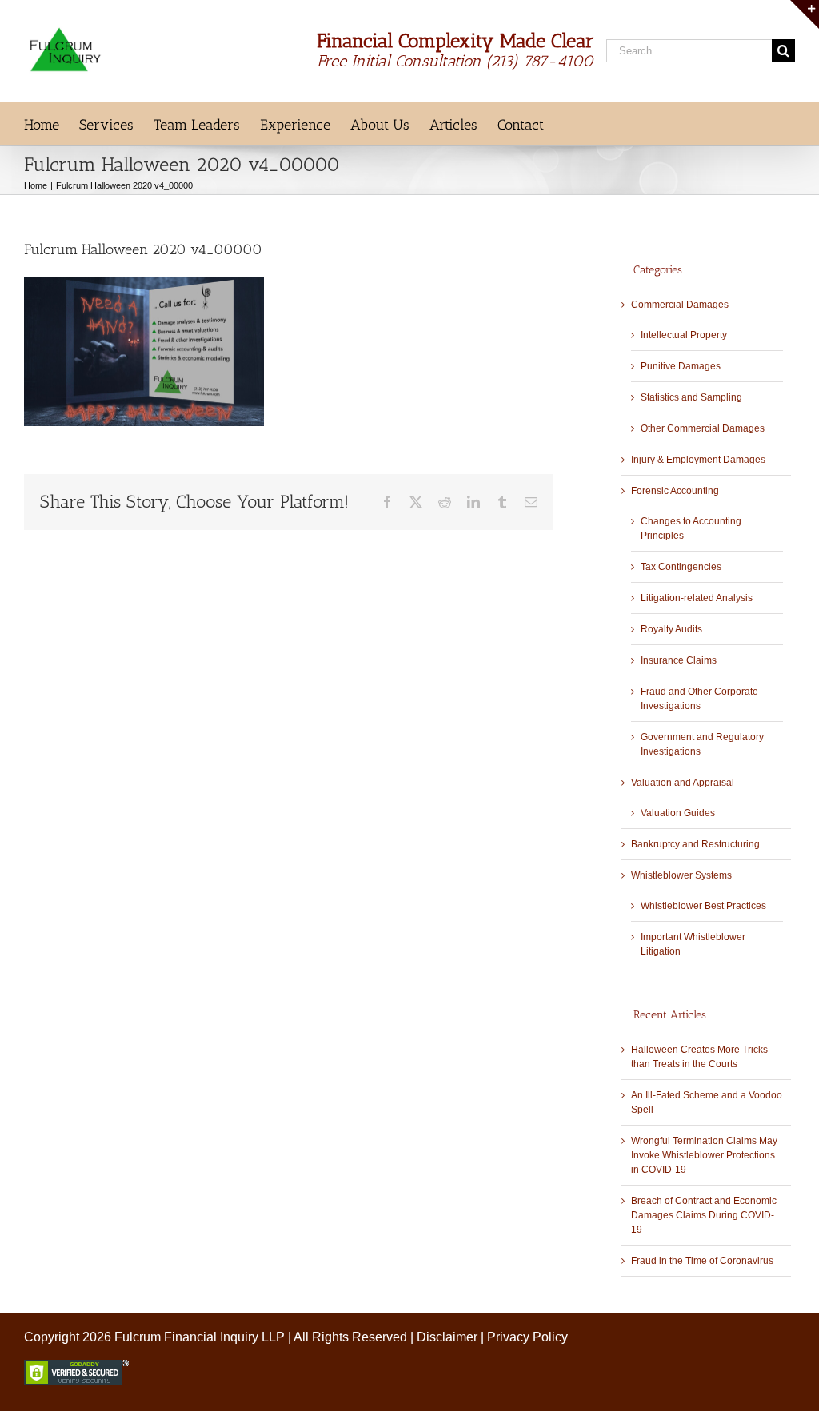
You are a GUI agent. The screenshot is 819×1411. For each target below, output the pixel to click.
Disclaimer (447, 1337)
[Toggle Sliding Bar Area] (804, 14)
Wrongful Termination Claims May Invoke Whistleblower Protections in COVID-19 (704, 1155)
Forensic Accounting (675, 490)
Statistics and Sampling (691, 397)
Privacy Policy (527, 1337)
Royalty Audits (671, 629)
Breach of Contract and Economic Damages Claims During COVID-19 (704, 1215)
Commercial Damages (680, 304)
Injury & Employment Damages (698, 459)
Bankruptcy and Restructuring (695, 844)
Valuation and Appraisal (682, 782)
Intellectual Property (684, 335)
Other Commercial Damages (703, 428)
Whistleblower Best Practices (703, 905)
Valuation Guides (678, 813)
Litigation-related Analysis (697, 598)
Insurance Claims (679, 660)
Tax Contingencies (681, 566)
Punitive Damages (681, 366)
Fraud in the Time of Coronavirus (702, 1260)
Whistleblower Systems (681, 875)
